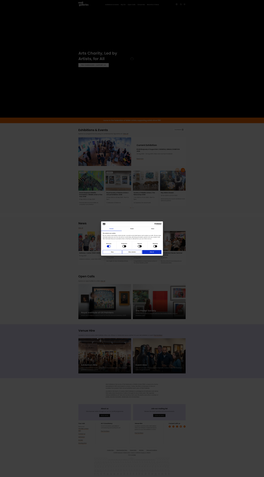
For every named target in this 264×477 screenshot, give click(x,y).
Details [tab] (132, 228)
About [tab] (152, 228)
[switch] (124, 246)
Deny (112, 252)
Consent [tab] (111, 228)
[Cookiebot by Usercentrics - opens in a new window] (155, 224)
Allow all (152, 252)
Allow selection (132, 252)
